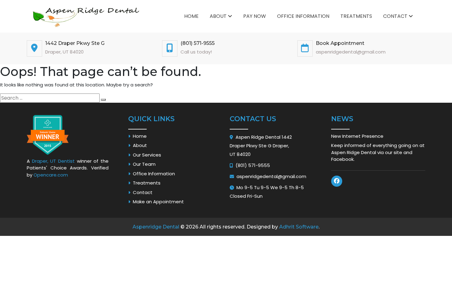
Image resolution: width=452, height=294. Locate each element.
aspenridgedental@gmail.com (271, 176)
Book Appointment (340, 43)
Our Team (143, 164)
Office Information (303, 16)
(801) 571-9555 (197, 43)
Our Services (145, 155)
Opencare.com (51, 175)
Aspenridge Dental (156, 227)
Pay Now (254, 16)
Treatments (356, 16)
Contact (396, 16)
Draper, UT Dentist (53, 161)
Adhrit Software (299, 227)
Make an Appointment (157, 201)
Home (191, 16)
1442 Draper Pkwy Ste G (75, 43)
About (219, 16)
